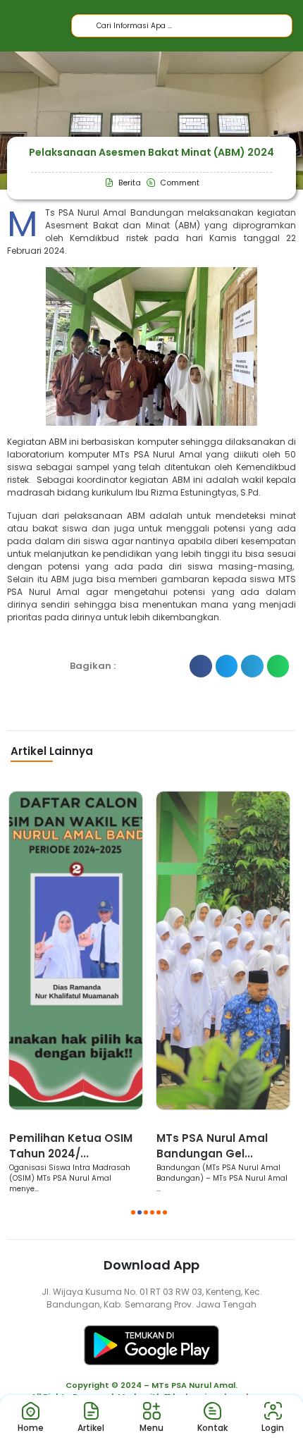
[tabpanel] (75, 993)
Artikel (91, 1428)
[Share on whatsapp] (278, 666)
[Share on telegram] (252, 666)
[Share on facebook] (201, 666)
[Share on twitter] (227, 666)
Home (31, 1428)
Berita (28, 1123)
